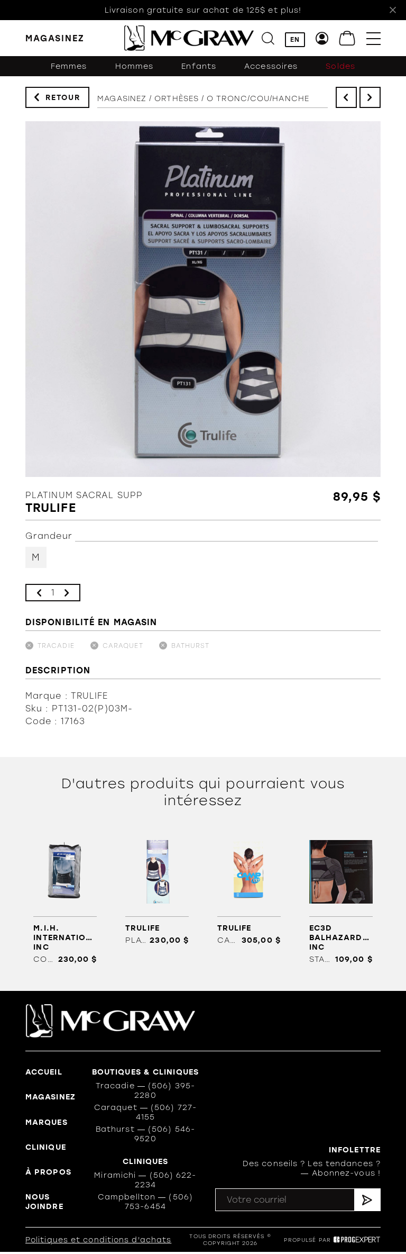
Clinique (45, 1147)
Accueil (43, 1072)
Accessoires (271, 66)
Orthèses (176, 98)
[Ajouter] (66, 592)
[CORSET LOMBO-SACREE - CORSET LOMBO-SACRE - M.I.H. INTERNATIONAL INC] (65, 898)
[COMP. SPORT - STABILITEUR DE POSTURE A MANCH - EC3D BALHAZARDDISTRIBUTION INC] (341, 898)
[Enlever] (39, 592)
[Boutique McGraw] (189, 38)
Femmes (69, 66)
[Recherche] (268, 38)
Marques (46, 1122)
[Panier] (347, 38)
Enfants (198, 66)
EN (295, 39)
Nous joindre (44, 1201)
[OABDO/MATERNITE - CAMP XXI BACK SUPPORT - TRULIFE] (249, 889)
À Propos (48, 1172)
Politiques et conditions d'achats (98, 1239)
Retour (63, 97)
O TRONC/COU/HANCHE (258, 98)
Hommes (134, 66)
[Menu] (373, 38)
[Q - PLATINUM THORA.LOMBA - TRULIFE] (157, 889)
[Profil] (322, 38)
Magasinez (121, 98)
